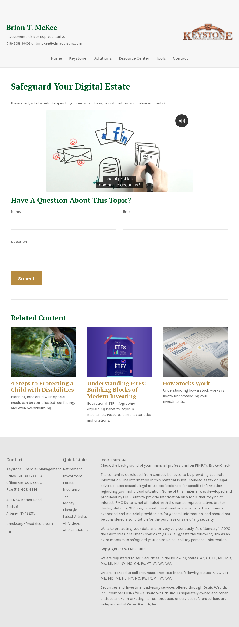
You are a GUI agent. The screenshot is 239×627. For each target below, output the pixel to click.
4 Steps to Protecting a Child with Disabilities (42, 386)
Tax (65, 496)
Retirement (72, 469)
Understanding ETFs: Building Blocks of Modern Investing (116, 389)
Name (16, 211)
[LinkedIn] (8, 532)
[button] (77, 59)
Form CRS (119, 460)
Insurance (71, 489)
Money (68, 503)
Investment (72, 476)
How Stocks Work (186, 383)
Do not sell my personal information (196, 539)
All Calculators (75, 530)
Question (19, 241)
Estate (68, 482)
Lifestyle (70, 510)
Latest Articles (75, 516)
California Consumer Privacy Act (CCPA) (140, 534)
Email (128, 211)
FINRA (129, 593)
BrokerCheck (219, 465)
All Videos (71, 523)
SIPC (140, 593)
